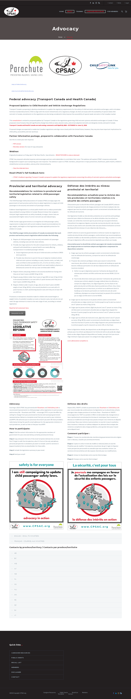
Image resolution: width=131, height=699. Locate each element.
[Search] (122, 11)
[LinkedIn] (93, 3)
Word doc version (18, 147)
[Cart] (126, 11)
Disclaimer (16, 672)
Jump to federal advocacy (18, 84)
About (70, 11)
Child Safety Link (52, 408)
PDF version (17, 144)
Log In (127, 3)
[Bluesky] (99, 3)
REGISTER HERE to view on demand (67, 155)
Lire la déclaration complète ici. (78, 341)
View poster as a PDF (17, 313)
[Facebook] (90, 3)
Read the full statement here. (19, 308)
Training (79, 11)
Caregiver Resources (95, 11)
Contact (110, 3)
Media (119, 3)
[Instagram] (96, 3)
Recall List (16, 662)
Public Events (17, 658)
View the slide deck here (21, 168)
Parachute (40, 408)
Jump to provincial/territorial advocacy (22, 91)
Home (61, 11)
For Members (112, 11)
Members (15, 667)
